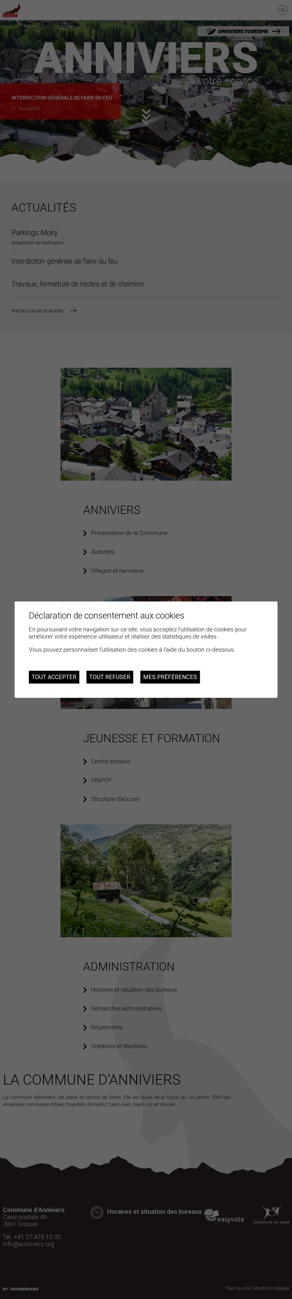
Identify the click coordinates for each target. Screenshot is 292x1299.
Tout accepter (54, 677)
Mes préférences (170, 677)
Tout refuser (109, 677)
